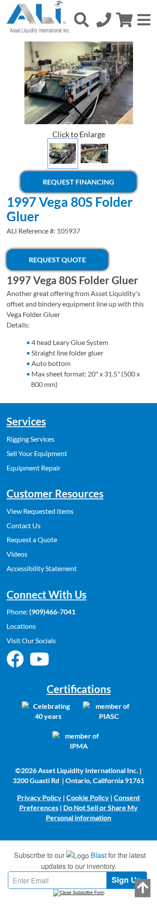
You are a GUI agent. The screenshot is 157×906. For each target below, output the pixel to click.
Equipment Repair (34, 467)
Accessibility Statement (42, 568)
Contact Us (24, 525)
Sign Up (126, 879)
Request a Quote (32, 539)
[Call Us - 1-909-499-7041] (103, 20)
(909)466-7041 (52, 611)
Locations (21, 626)
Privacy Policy (39, 797)
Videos (17, 554)
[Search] (82, 20)
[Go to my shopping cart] (124, 20)
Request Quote (57, 259)
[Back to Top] (142, 888)
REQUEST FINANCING (78, 182)
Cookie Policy (87, 797)
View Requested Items (40, 511)
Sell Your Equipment (37, 453)
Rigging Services (31, 439)
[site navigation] (143, 20)
